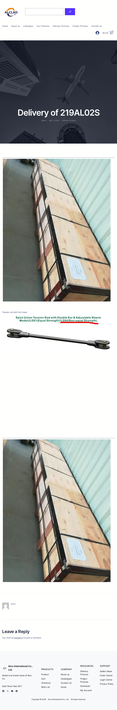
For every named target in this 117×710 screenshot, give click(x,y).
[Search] (70, 11)
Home (5, 26)
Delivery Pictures (69, 120)
